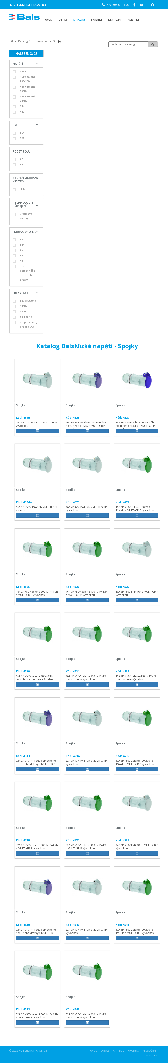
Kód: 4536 (23, 840)
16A (22, 133)
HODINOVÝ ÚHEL (24, 232)
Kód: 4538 (122, 840)
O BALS (63, 19)
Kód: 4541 (122, 925)
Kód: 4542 (23, 1009)
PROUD (18, 125)
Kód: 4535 (122, 756)
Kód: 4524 (122, 502)
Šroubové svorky (26, 216)
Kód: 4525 (23, 587)
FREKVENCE (21, 293)
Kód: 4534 (72, 756)
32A (22, 138)
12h (22, 245)
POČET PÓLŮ (21, 151)
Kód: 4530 (23, 671)
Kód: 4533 (23, 756)
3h (21, 255)
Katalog (23, 41)
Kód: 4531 (72, 671)
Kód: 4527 (122, 587)
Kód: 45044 (23, 502)
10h (22, 239)
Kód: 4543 (72, 1009)
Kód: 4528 (72, 418)
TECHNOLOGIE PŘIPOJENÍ (23, 204)
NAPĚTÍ (18, 64)
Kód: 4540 (72, 925)
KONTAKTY (134, 19)
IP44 (22, 189)
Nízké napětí (40, 41)
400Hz (23, 311)
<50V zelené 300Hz (27, 89)
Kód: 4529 (23, 418)
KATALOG (79, 19)
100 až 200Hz (28, 301)
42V (22, 112)
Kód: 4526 (72, 587)
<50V (23, 71)
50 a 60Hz (26, 317)
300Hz (23, 306)
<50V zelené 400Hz (27, 99)
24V (22, 106)
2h (21, 250)
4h (21, 261)
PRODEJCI (96, 19)
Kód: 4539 (23, 925)
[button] (37, 431)
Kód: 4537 (72, 840)
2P (21, 159)
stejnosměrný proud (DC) (29, 324)
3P (21, 164)
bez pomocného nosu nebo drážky (27, 272)
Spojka (21, 405)
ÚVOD (48, 19)
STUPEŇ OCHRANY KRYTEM (26, 179)
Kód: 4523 (72, 502)
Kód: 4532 (122, 671)
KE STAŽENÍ (114, 19)
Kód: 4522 (122, 418)
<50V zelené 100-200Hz (27, 79)
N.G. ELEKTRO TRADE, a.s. (28, 5)
